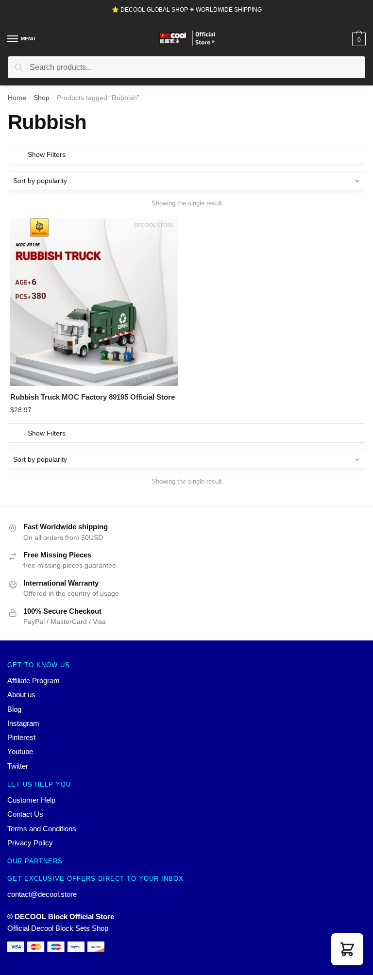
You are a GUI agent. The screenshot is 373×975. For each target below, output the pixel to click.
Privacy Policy (30, 843)
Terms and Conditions (41, 828)
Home (17, 97)
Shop (42, 97)
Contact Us (25, 814)
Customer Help (31, 800)
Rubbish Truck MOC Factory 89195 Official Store (92, 397)
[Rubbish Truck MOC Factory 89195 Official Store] (94, 302)
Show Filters (47, 154)
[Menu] (13, 39)
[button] (347, 949)
